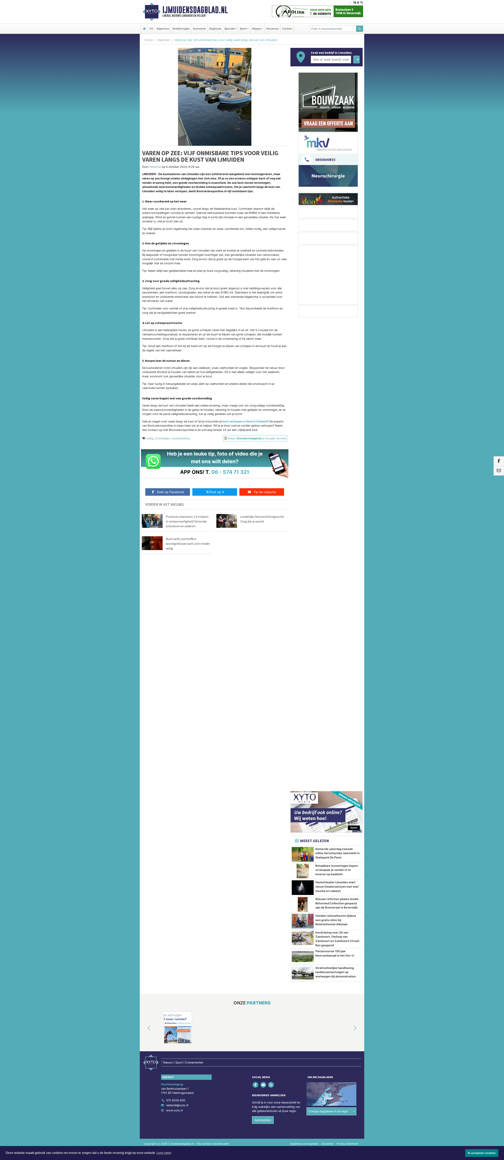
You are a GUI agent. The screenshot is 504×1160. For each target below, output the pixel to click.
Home (149, 40)
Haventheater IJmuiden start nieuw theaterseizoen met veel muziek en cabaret (337, 417)
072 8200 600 (175, 672)
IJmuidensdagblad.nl (195, 9)
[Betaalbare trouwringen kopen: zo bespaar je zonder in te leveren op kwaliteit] (303, 401)
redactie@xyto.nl (177, 677)
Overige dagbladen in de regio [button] (328, 684)
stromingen (162, 438)
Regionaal (215, 28)
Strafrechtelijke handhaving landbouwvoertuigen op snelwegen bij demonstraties (335, 503)
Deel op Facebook (170, 492)
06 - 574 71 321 (230, 472)
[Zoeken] (359, 29)
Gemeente (199, 28)
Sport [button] (243, 28)
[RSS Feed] (271, 657)
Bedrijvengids (181, 28)
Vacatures (272, 28)
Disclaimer (327, 716)
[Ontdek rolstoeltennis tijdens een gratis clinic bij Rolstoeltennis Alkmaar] (303, 452)
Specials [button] (229, 28)
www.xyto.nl (174, 682)
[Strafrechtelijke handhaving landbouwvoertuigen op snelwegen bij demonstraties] (303, 504)
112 (151, 28)
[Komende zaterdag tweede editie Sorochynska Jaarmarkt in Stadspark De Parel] (303, 385)
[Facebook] (256, 657)
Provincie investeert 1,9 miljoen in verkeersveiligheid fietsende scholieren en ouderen (187, 521)
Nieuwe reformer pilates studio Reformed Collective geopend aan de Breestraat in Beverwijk (337, 434)
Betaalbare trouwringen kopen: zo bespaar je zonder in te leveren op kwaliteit (337, 401)
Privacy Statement (347, 716)
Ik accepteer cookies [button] (482, 1152)
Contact (287, 28)
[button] (144, 601)
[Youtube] (263, 657)
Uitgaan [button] (256, 28)
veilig (149, 438)
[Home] (144, 29)
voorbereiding (180, 438)
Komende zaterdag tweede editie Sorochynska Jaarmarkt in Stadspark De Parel (337, 384)
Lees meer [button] (164, 1152)
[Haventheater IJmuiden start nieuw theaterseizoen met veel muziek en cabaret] (303, 418)
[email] (499, 470)
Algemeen (163, 28)
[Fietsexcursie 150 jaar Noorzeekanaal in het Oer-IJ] (303, 487)
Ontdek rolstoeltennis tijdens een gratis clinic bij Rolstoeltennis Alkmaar (335, 451)
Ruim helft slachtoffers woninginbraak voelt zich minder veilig (188, 543)
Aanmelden (263, 692)
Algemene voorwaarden (304, 716)
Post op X (216, 492)
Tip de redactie (264, 492)
